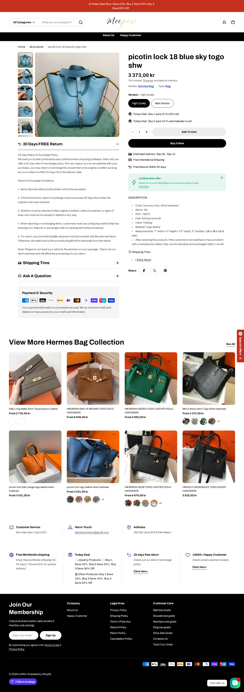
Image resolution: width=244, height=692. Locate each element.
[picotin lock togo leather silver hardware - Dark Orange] (79, 499)
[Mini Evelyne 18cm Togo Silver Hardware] (209, 378)
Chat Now (144, 186)
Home (21, 46)
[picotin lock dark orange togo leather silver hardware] (35, 457)
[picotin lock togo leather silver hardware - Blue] (70, 499)
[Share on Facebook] (144, 270)
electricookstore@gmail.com (92, 532)
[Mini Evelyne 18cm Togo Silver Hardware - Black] (186, 421)
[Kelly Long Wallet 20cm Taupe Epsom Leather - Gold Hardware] (21, 421)
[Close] (221, 177)
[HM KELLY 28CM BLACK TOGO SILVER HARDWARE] (209, 457)
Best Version (162, 103)
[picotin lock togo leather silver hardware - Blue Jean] (96, 499)
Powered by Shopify (39, 674)
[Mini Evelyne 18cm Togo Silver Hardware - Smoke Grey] (194, 421)
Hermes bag (146, 86)
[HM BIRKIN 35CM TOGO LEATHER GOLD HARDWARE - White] (154, 503)
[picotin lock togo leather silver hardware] (93, 457)
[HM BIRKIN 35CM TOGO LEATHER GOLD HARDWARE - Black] (128, 503)
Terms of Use (51, 645)
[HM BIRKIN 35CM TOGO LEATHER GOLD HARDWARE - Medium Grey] (145, 503)
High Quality (139, 103)
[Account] (224, 22)
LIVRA (22, 674)
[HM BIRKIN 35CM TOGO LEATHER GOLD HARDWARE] (151, 457)
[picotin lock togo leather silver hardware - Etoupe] (87, 499)
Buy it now (177, 143)
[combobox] (47, 22)
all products (36, 46)
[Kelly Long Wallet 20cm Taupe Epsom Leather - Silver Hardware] (12, 421)
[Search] (81, 22)
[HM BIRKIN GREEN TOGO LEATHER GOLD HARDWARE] (151, 378)
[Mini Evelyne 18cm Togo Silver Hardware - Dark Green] (203, 421)
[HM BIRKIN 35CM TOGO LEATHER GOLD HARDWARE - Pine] (136, 503)
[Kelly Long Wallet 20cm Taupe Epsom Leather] (35, 378)
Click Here (143, 259)
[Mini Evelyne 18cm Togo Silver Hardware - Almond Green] (211, 421)
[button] (240, 346)
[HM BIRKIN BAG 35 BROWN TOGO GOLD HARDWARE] (93, 378)
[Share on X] (154, 270)
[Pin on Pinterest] (165, 270)
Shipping (148, 80)
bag (168, 86)
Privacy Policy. (17, 649)
